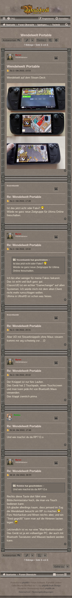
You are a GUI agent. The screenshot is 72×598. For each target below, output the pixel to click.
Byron (18, 55)
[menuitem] (11, 18)
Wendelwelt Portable (36, 35)
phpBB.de (50, 588)
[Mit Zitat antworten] (56, 58)
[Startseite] (36, 9)
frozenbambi (13, 186)
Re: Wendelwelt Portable (24, 196)
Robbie (17, 415)
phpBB (25, 582)
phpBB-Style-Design (51, 585)
